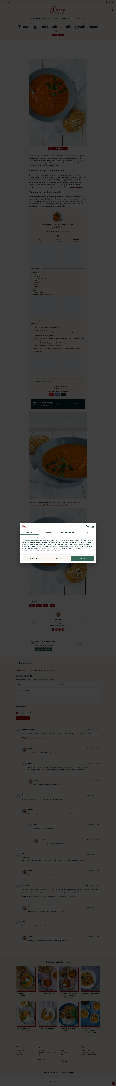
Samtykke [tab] (29, 532)
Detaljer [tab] (48, 532)
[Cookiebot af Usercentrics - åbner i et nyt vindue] (86, 526)
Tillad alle (82, 558)
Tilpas (57, 558)
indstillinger (89, 546)
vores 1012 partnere (31, 540)
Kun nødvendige (33, 558)
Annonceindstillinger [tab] (67, 532)
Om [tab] (87, 532)
